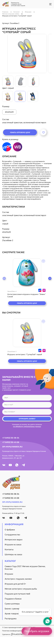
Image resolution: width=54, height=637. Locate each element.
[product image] (27, 53)
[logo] (27, 482)
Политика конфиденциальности (14, 631)
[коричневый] (7, 96)
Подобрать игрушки (37, 631)
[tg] (23, 465)
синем (15, 170)
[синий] (32, 96)
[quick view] (27, 272)
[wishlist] (43, 261)
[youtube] (10, 465)
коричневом (24, 170)
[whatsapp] (16, 465)
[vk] (3, 465)
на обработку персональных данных (27, 426)
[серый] (20, 96)
